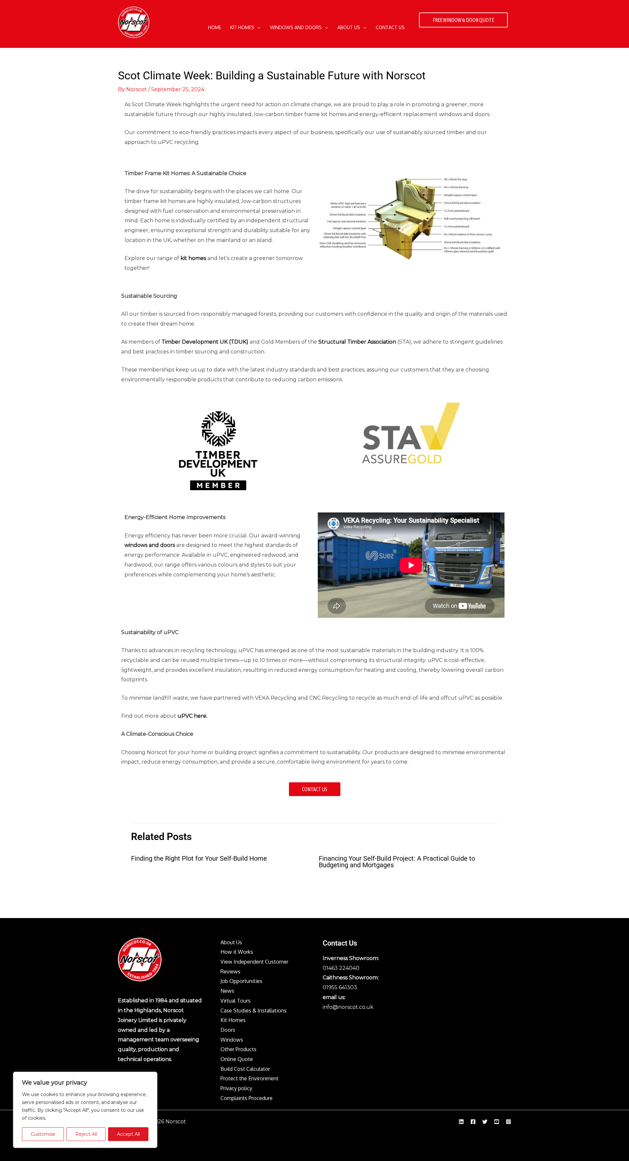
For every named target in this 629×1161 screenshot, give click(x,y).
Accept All (128, 1134)
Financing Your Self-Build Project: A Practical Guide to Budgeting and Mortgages (397, 861)
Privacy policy (236, 1088)
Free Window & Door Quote (463, 20)
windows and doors (149, 545)
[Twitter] (484, 1121)
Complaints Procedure (246, 1098)
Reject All (86, 1134)
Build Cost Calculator (245, 1069)
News (227, 991)
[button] (257, 27)
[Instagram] (508, 1121)
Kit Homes (233, 1020)
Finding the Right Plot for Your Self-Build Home (199, 858)
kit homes (193, 258)
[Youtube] (496, 1121)
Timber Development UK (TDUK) (205, 342)
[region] (85, 1110)
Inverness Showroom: (351, 958)
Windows (231, 1039)
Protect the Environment (249, 1078)
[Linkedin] (461, 1121)
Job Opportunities (241, 981)
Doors (227, 1030)
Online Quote (236, 1059)
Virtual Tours (235, 1000)
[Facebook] (473, 1121)
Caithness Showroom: (351, 977)
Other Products (238, 1049)
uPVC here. (192, 716)
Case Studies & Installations (253, 1010)
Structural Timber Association (357, 342)
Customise (43, 1134)
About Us (231, 942)
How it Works (236, 952)
